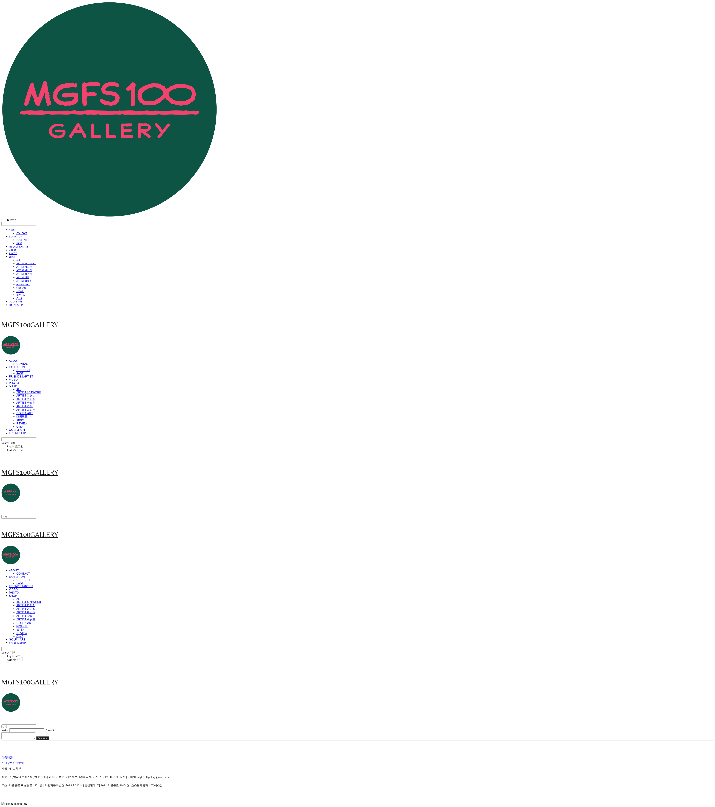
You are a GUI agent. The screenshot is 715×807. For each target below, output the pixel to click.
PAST (19, 243)
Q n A (19, 298)
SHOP (12, 256)
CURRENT (21, 240)
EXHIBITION (15, 236)
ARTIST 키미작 (24, 270)
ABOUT (13, 230)
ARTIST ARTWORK (26, 263)
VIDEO (12, 250)
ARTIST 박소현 (24, 273)
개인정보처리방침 (12, 763)
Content (49, 730)
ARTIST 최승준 (24, 281)
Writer (5, 730)
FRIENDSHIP (16, 305)
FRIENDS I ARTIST (18, 246)
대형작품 (21, 287)
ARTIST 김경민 (24, 266)
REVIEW (20, 295)
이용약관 (7, 757)
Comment (42, 738)
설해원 (20, 291)
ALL (18, 260)
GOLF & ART (23, 284)
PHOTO (13, 253)
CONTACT (21, 233)
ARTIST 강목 (22, 277)
